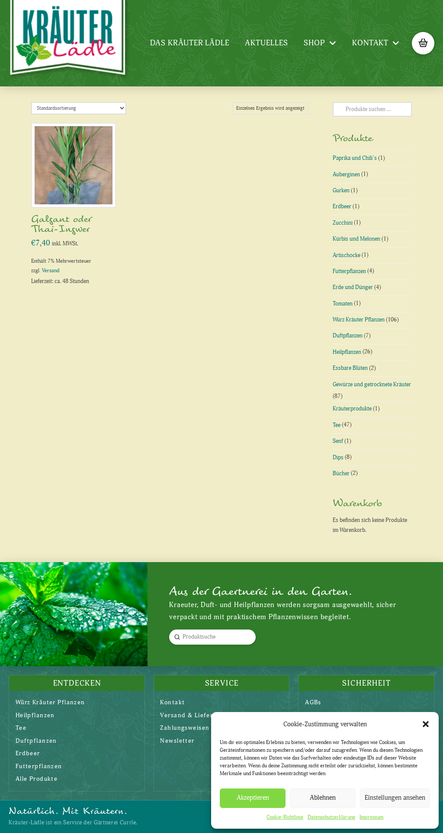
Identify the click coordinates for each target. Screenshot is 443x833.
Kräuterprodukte (352, 408)
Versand (50, 270)
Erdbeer (342, 206)
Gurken (341, 190)
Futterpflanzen (349, 271)
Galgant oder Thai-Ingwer (61, 224)
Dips (338, 457)
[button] (425, 724)
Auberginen (346, 174)
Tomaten (343, 303)
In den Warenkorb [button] (76, 191)
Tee (336, 425)
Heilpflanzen (347, 352)
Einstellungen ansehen (395, 798)
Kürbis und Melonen (356, 238)
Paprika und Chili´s (355, 158)
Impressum (371, 817)
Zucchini (343, 222)
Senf (338, 441)
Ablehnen (323, 798)
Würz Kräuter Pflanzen (359, 319)
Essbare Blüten (350, 368)
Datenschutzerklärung (331, 817)
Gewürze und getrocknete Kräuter (372, 384)
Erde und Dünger (353, 287)
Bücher (341, 473)
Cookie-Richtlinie (284, 817)
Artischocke (346, 255)
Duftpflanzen (348, 335)
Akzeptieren (253, 798)
